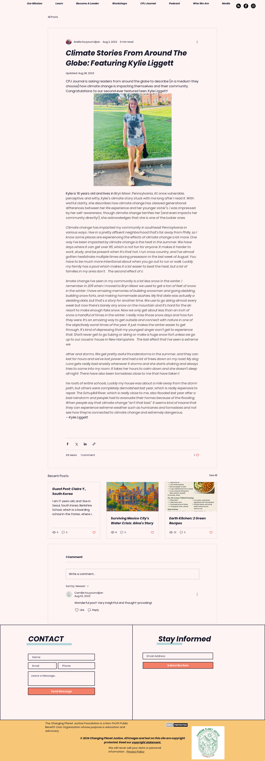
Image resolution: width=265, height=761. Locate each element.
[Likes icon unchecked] (76, 610)
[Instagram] (253, 6)
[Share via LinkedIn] (85, 444)
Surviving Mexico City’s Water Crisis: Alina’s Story (132, 520)
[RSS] (238, 6)
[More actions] (197, 42)
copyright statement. (146, 742)
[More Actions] (197, 594)
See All (213, 475)
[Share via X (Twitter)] (76, 444)
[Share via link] (94, 444)
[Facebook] (246, 6)
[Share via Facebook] (67, 444)
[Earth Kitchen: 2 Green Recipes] (191, 496)
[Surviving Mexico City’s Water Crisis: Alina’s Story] (133, 496)
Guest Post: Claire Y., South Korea (69, 491)
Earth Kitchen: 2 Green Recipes (187, 520)
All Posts (53, 17)
